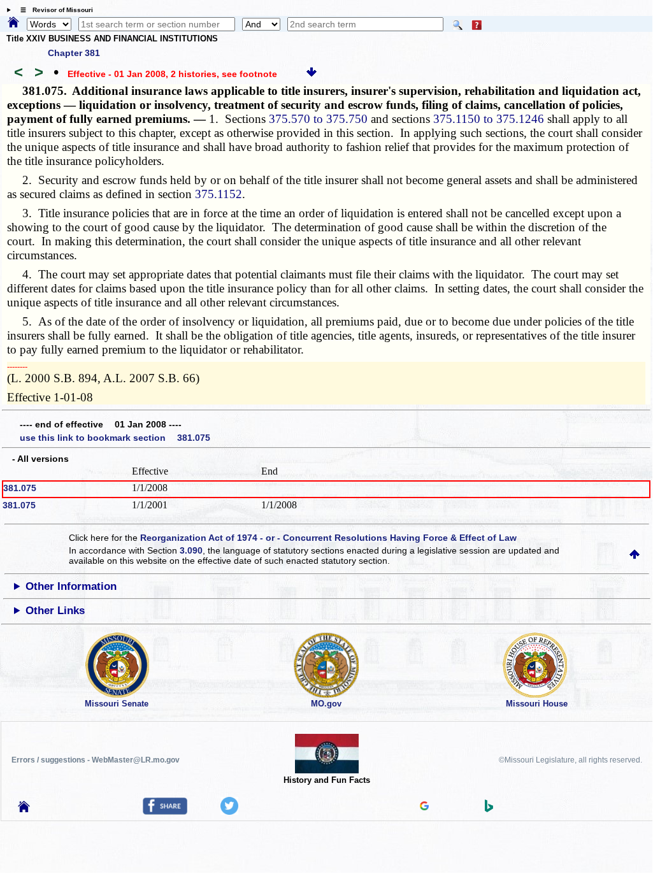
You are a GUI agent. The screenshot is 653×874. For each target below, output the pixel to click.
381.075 (19, 488)
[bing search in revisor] (489, 809)
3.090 (191, 550)
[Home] (13, 23)
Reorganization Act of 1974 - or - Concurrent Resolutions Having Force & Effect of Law (328, 538)
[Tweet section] (229, 811)
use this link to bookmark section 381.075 (115, 438)
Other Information (71, 586)
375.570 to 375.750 (318, 118)
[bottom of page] (311, 74)
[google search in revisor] (424, 807)
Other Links (55, 611)
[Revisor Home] (24, 809)
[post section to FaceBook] (165, 811)
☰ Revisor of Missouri (53, 9)
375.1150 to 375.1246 (488, 118)
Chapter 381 (74, 53)
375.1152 (218, 194)
